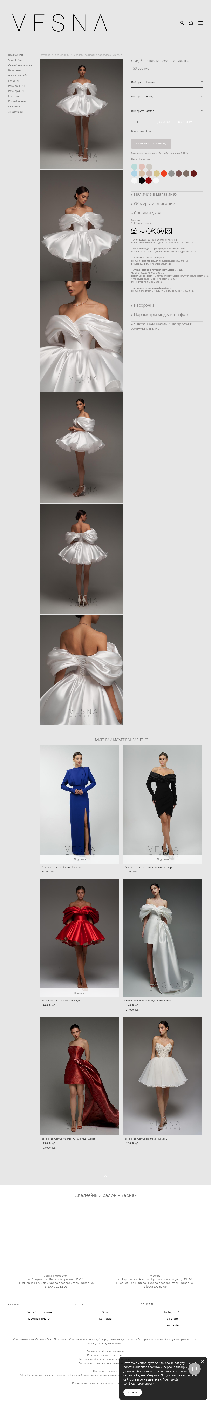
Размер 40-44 (16, 86)
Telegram (171, 1319)
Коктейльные (17, 101)
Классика (14, 106)
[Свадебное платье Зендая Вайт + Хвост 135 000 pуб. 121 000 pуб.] (162, 938)
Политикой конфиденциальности (150, 1381)
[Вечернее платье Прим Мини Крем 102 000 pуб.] (162, 1076)
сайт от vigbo (16, 1394)
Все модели (15, 55)
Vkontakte (172, 1325)
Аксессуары (15, 111)
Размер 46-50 (16, 91)
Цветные (14, 96)
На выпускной (17, 75)
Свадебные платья (20, 65)
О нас (105, 1312)
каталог (45, 55)
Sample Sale (15, 60)
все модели (62, 55)
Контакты (105, 1319)
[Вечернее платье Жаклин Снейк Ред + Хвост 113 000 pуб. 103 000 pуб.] (79, 1076)
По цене (13, 80)
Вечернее (14, 70)
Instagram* (171, 1312)
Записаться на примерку (151, 143)
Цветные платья (39, 1319)
